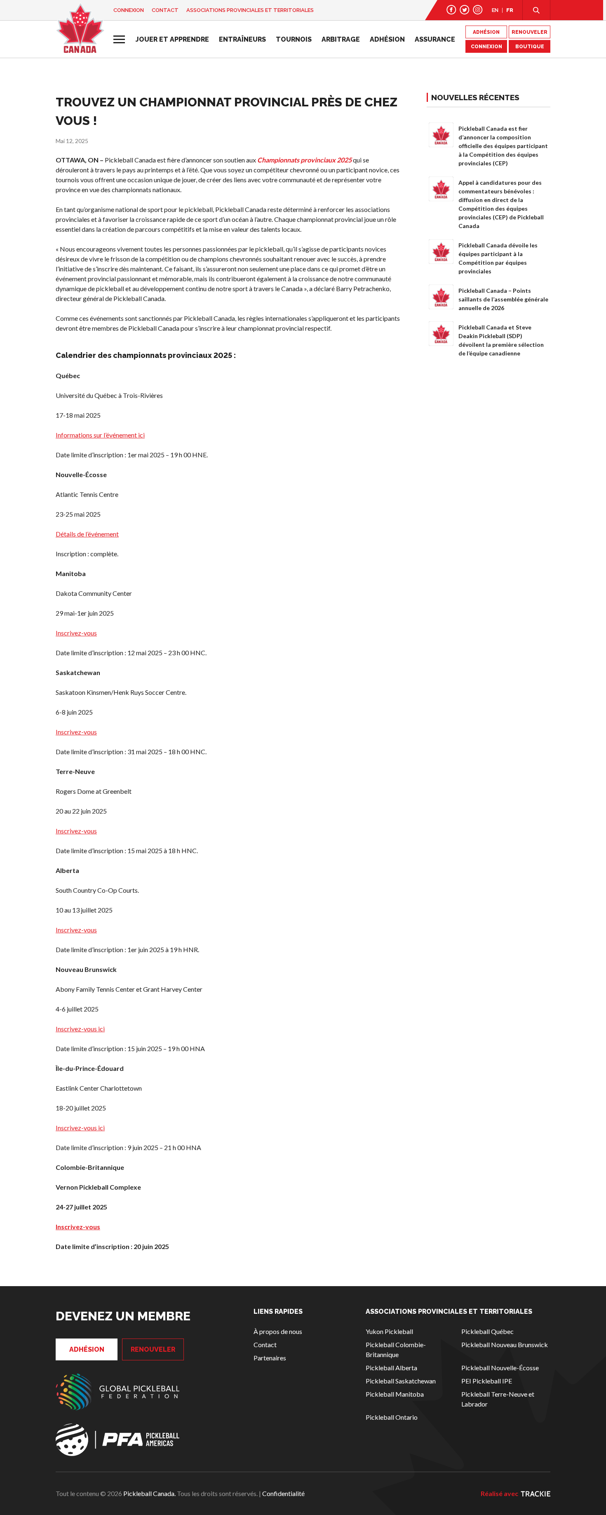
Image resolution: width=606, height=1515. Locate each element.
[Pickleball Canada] (80, 28)
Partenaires (270, 1358)
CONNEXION (486, 46)
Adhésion (387, 39)
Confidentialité (283, 1493)
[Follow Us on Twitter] (465, 9)
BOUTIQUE (529, 46)
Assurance (435, 39)
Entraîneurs (242, 39)
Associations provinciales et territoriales (250, 10)
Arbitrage (341, 39)
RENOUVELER (529, 32)
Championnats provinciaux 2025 (304, 160)
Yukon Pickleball (389, 1331)
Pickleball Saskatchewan (401, 1381)
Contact (165, 10)
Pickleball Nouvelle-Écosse (500, 1367)
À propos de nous (278, 1331)
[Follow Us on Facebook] (451, 9)
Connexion (128, 10)
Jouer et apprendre (172, 39)
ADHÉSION (486, 32)
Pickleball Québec (487, 1331)
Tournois (294, 39)
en (495, 10)
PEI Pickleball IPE (486, 1381)
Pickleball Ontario (392, 1417)
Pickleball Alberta (391, 1367)
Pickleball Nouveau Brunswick (504, 1344)
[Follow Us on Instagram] (478, 9)
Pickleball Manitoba (395, 1394)
